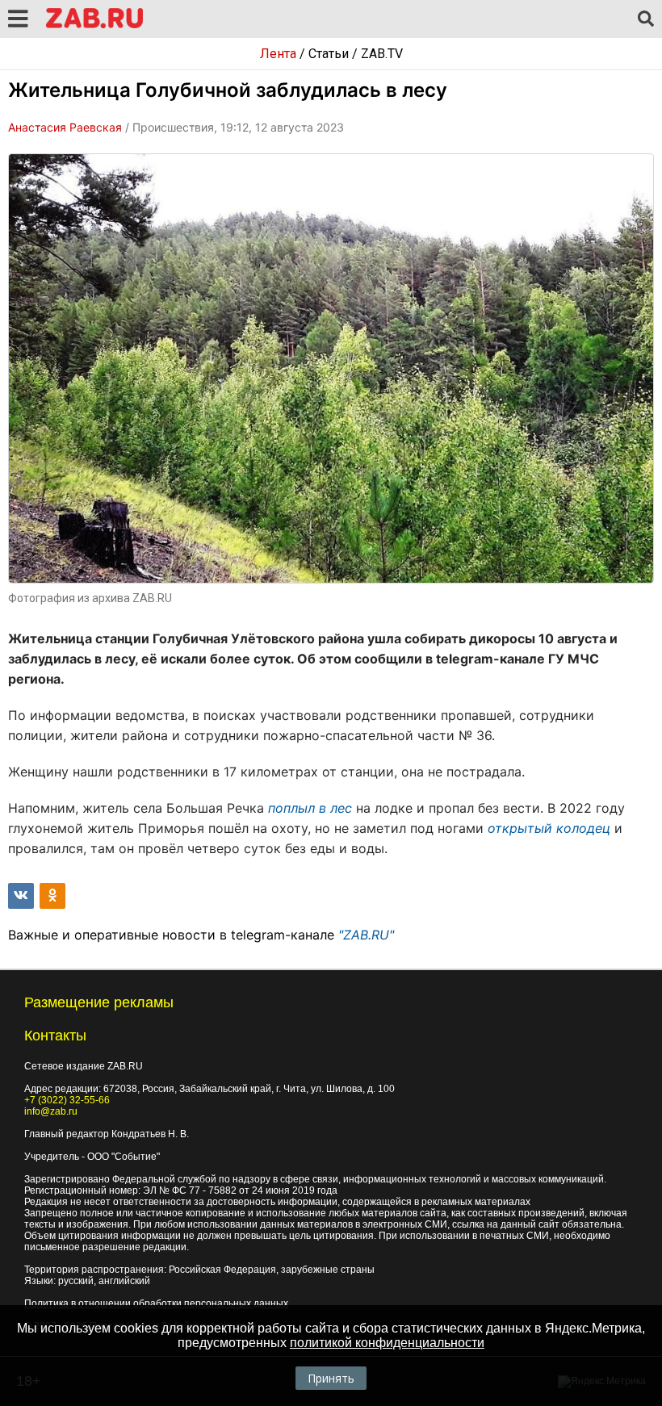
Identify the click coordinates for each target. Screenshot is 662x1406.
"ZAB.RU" (366, 935)
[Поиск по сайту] (646, 19)
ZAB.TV (382, 53)
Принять (331, 1378)
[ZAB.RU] (94, 25)
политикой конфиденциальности (387, 1343)
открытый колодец (551, 828)
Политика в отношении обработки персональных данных (156, 1303)
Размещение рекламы (99, 1002)
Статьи (328, 53)
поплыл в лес (312, 808)
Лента (278, 53)
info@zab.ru (51, 1111)
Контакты (55, 1035)
